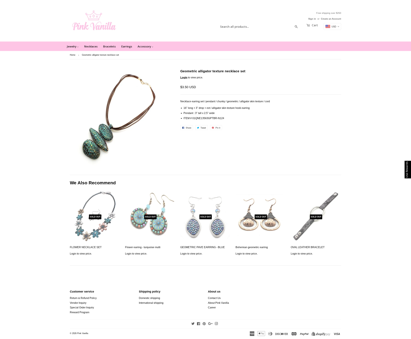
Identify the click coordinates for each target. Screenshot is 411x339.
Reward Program (79, 312)
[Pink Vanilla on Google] (210, 324)
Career (212, 307)
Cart (314, 25)
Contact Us (214, 298)
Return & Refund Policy (83, 298)
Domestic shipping (149, 298)
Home (72, 55)
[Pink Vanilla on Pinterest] (204, 324)
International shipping (151, 302)
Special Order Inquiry (82, 307)
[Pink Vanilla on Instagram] (216, 324)
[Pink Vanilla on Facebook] (198, 324)
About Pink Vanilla (218, 302)
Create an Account (331, 19)
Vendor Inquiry (78, 302)
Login (183, 77)
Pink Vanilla (82, 333)
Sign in (312, 19)
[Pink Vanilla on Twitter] (193, 324)
